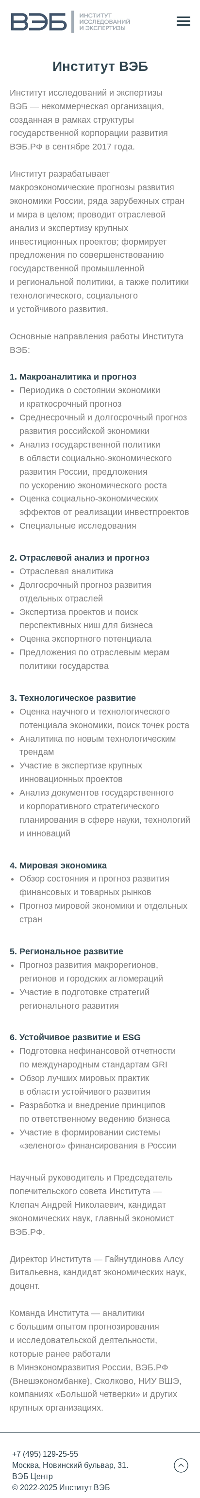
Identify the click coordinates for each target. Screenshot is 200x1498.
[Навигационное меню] (183, 21)
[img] (181, 1465)
